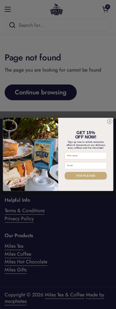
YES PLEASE (86, 175)
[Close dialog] (109, 121)
